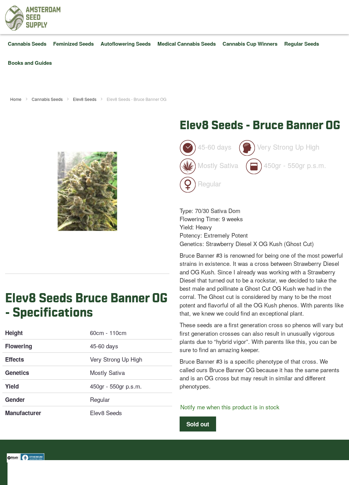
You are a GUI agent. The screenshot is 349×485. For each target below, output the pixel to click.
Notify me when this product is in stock (229, 407)
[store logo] (33, 18)
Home (16, 99)
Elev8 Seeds (85, 99)
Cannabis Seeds (48, 99)
